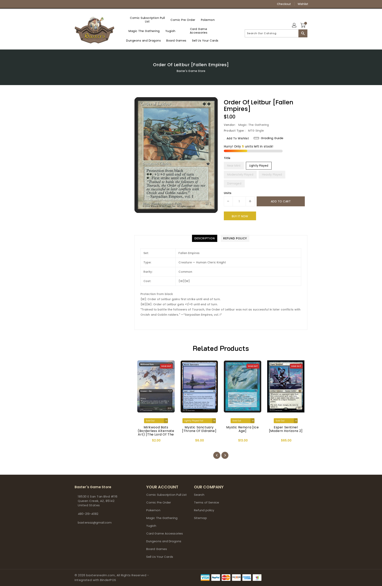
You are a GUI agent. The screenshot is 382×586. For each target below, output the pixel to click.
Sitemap (200, 518)
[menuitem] (147, 19)
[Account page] (294, 25)
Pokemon (153, 510)
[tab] (204, 238)
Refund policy (204, 510)
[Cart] (303, 25)
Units (228, 193)
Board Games (156, 549)
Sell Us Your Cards (159, 557)
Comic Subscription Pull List (166, 495)
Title (227, 158)
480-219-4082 (88, 514)
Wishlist (303, 4)
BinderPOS (108, 580)
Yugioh (151, 526)
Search (199, 495)
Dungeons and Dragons (163, 541)
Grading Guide (272, 138)
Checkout (284, 4)
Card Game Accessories (164, 533)
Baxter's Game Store (191, 71)
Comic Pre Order (158, 502)
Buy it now (240, 216)
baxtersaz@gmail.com (95, 522)
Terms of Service (206, 502)
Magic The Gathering (161, 518)
